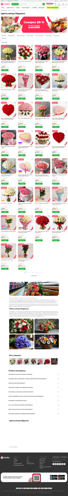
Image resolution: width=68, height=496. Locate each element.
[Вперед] (43, 272)
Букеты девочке (56, 35)
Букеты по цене (10, 7)
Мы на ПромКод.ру (62, 490)
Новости (50, 0)
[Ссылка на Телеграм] (54, 464)
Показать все (4, 38)
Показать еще (34, 275)
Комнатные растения (43, 7)
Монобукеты (4, 35)
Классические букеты (21, 35)
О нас (25, 0)
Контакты (35, 0)
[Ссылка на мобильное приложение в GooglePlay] (61, 476)
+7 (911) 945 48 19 (64, 457)
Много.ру (57, 0)
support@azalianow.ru (57, 461)
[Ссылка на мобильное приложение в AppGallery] (61, 479)
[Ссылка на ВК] (58, 464)
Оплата (32, 0)
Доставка (28, 0)
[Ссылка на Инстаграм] (56, 464)
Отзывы (2, 0)
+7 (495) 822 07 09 (56, 457)
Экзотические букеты (40, 35)
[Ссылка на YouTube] (64, 464)
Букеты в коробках (30, 35)
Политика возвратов (13, 490)
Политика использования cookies (52, 490)
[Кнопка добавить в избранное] (15, 46)
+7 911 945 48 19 (15, 0)
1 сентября (34, 7)
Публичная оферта (6, 490)
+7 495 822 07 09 (9, 0)
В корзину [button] (5, 70)
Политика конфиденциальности (40, 490)
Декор (18, 7)
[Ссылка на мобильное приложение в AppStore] (53, 476)
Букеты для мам (48, 35)
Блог (53, 0)
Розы (3, 7)
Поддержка (40, 0)
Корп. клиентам (45, 0)
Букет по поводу (25, 7)
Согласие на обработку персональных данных (26, 490)
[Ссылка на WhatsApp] (62, 464)
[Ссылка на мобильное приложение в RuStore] (53, 479)
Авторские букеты (11, 35)
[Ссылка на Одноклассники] (60, 464)
